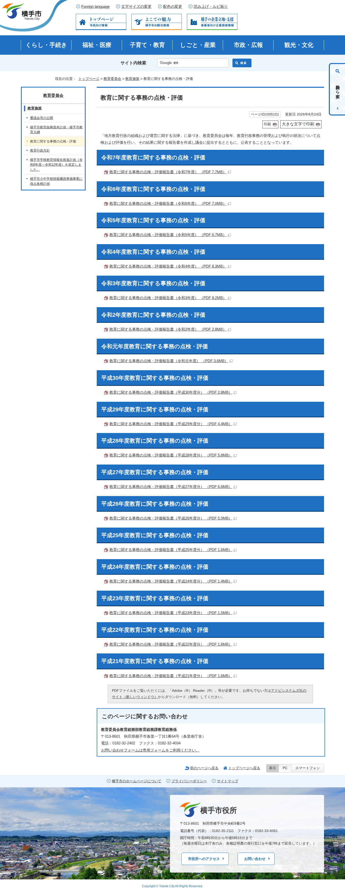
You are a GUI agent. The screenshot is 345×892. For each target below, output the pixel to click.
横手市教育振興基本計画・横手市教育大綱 (56, 129)
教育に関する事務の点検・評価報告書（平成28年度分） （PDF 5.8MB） (170, 455)
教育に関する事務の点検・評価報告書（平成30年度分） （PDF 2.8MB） (170, 392)
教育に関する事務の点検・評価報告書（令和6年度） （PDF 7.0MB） (168, 203)
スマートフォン (307, 768)
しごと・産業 (198, 45)
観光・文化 (298, 45)
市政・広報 (248, 45)
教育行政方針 (40, 150)
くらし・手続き (46, 45)
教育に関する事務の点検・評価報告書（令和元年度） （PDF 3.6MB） (168, 361)
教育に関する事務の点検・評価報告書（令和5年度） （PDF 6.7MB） (168, 235)
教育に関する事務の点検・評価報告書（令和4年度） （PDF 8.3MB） (168, 266)
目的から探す (338, 89)
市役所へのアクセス (204, 859)
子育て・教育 (147, 45)
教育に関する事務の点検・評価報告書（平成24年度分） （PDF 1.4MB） (170, 581)
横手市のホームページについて (136, 781)
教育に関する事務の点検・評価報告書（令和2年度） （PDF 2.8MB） (168, 329)
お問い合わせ (254, 859)
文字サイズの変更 (136, 7)
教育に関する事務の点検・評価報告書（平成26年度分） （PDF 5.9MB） (170, 518)
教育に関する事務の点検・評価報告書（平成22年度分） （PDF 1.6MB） (170, 644)
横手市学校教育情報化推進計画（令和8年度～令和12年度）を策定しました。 (56, 164)
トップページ (89, 79)
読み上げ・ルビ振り (211, 7)
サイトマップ (227, 781)
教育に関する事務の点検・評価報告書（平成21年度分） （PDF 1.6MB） (170, 676)
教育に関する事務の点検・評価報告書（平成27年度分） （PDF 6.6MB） (170, 486)
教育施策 (132, 79)
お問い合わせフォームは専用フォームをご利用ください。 (150, 750)
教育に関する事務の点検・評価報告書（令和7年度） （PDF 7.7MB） (168, 172)
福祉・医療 (96, 45)
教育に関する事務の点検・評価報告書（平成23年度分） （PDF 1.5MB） (170, 613)
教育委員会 (112, 79)
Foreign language (95, 7)
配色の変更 (172, 7)
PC (285, 768)
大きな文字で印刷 (298, 124)
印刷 (267, 124)
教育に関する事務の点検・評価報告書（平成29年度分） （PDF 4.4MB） (170, 424)
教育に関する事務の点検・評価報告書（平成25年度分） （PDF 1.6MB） (170, 550)
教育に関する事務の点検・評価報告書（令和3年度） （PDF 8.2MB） (168, 298)
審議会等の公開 (41, 118)
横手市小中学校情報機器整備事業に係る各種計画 (56, 181)
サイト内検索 (133, 63)
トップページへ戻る (244, 768)
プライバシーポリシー (189, 781)
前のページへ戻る (204, 768)
